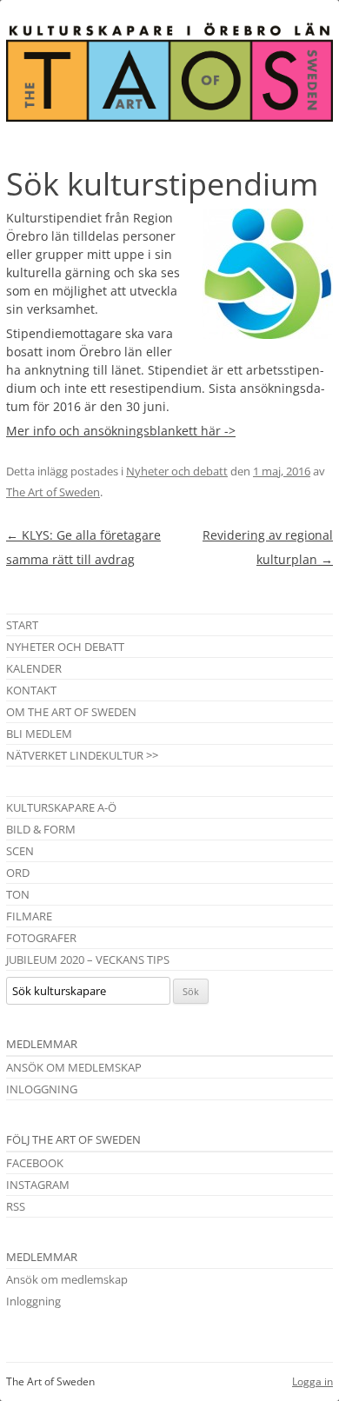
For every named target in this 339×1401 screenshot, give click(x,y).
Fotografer (41, 938)
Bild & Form (41, 829)
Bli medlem (39, 733)
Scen (20, 851)
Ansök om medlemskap (74, 1067)
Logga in (312, 1381)
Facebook (34, 1163)
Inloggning (41, 1089)
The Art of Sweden (53, 492)
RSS (15, 1206)
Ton (18, 894)
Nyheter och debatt (177, 471)
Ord (18, 872)
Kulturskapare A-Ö (61, 807)
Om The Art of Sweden (71, 712)
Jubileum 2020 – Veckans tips (88, 959)
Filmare (29, 916)
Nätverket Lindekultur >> (82, 755)
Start (22, 625)
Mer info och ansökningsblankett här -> (121, 430)
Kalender (34, 668)
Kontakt (31, 690)
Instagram (38, 1184)
